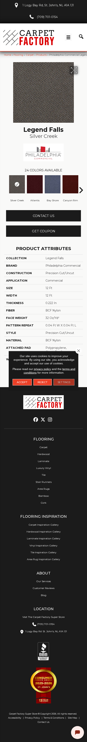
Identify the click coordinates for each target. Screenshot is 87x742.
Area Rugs (43, 488)
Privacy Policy (32, 717)
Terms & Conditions (54, 717)
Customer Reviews (43, 588)
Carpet (30, 54)
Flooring (18, 54)
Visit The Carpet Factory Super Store (43, 616)
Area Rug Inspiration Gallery (43, 559)
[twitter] (43, 419)
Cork (43, 502)
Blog (43, 595)
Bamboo (43, 495)
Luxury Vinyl (43, 468)
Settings (64, 382)
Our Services (43, 581)
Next (81, 184)
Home (7, 54)
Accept (22, 382)
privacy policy (42, 369)
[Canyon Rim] (70, 184)
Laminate (43, 461)
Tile (44, 474)
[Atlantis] (35, 184)
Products (41, 54)
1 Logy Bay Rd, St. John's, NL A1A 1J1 (48, 5)
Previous (6, 184)
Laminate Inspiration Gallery (43, 538)
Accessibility (14, 717)
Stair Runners (44, 481)
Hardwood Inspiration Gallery (44, 531)
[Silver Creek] (17, 184)
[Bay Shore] (53, 184)
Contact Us (43, 216)
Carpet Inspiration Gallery (44, 524)
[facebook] (36, 419)
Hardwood (43, 454)
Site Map (73, 717)
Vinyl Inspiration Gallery (43, 545)
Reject (43, 382)
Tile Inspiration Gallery (43, 552)
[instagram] (50, 419)
